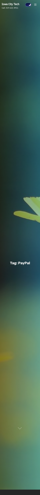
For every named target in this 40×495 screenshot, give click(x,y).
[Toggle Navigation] (35, 4)
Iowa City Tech (10, 4)
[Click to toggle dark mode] (28, 4)
